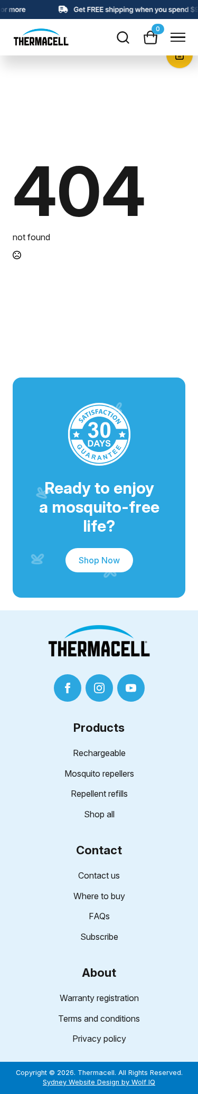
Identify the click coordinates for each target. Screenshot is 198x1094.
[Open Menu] (178, 37)
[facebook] (67, 688)
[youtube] (131, 688)
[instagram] (99, 688)
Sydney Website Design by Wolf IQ (99, 1082)
